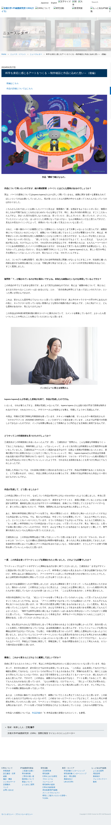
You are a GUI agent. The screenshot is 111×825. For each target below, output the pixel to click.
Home (3, 54)
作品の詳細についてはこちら (20, 88)
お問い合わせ (8, 790)
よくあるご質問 (28, 784)
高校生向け (68, 779)
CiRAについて (7, 768)
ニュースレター (36, 54)
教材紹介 (96, 776)
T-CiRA (45, 798)
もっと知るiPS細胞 (98, 768)
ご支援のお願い (28, 771)
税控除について (28, 779)
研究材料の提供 (48, 784)
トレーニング (47, 782)
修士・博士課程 (70, 776)
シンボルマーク (9, 782)
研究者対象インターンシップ (75, 774)
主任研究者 (46, 771)
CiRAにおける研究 (49, 776)
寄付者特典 (26, 774)
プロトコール (47, 779)
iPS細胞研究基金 (26, 768)
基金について (27, 782)
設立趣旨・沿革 (9, 774)
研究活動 (44, 768)
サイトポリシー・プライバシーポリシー (17, 814)
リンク (5, 787)
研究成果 (45, 774)
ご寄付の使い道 (28, 776)
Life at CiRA (68, 782)
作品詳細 (36, 713)
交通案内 (6, 784)
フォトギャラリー (100, 779)
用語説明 (96, 774)
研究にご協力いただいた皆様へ (54, 795)
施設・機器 (7, 779)
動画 (95, 782)
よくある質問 (98, 771)
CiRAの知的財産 (48, 787)
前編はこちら (13, 83)
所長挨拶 (6, 771)
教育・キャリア (68, 768)
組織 (5, 776)
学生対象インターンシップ (74, 771)
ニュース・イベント (18, 54)
